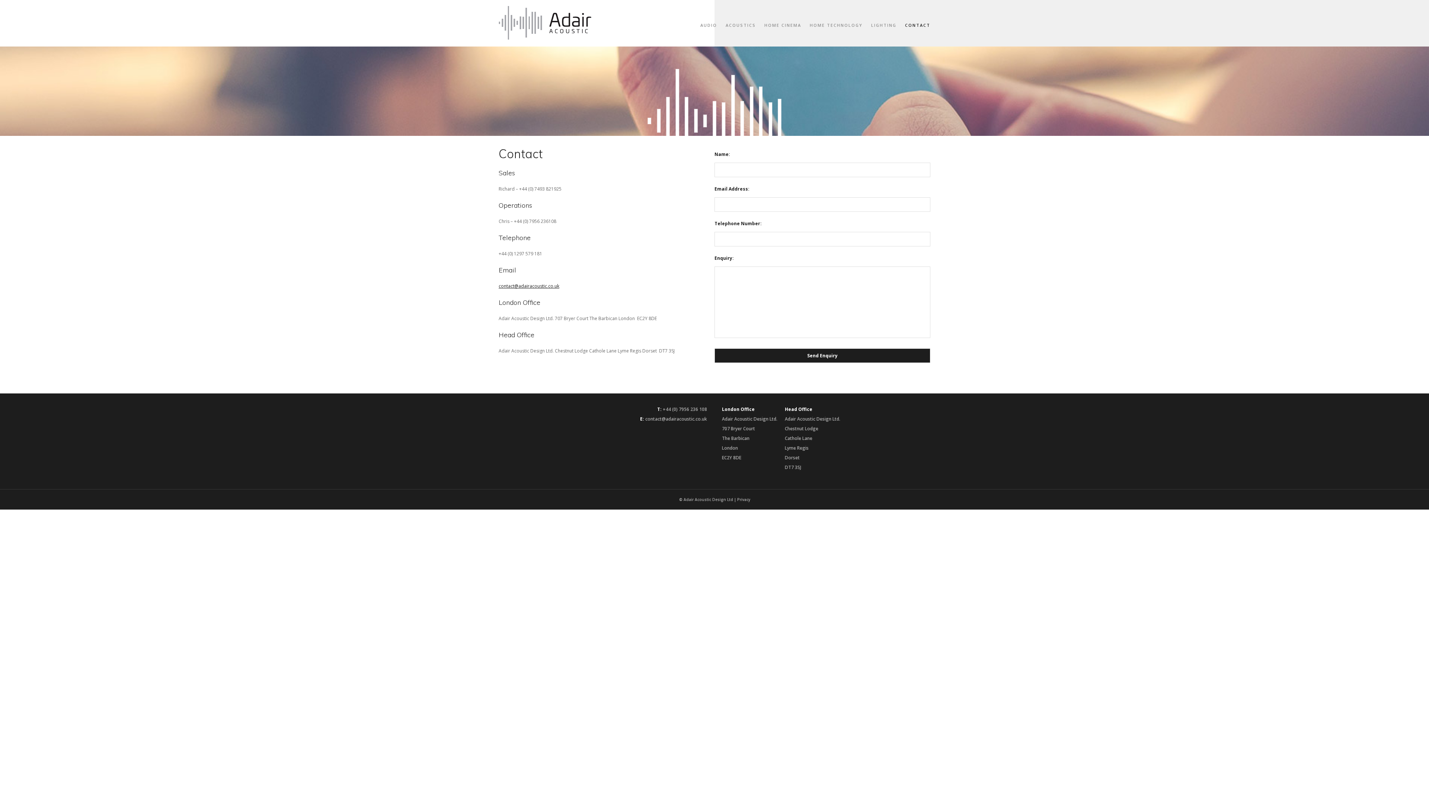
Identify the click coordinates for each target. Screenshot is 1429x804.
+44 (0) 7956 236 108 (685, 409)
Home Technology (836, 25)
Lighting (883, 25)
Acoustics (741, 25)
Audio (708, 25)
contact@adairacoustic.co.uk (529, 286)
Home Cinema (782, 25)
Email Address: (731, 189)
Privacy (743, 499)
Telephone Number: (738, 223)
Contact (917, 25)
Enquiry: (724, 258)
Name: (722, 154)
